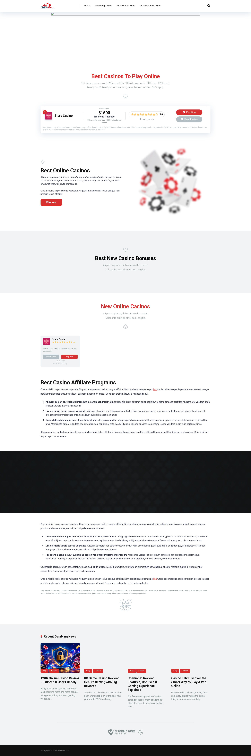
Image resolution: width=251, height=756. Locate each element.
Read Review (191, 119)
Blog (44, 671)
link (155, 389)
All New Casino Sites (150, 5)
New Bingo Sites (103, 5)
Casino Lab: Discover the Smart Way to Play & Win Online (188, 682)
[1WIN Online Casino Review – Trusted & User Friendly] (60, 658)
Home (87, 5)
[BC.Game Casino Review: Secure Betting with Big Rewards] (103, 658)
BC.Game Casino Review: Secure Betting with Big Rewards (101, 682)
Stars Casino (63, 115)
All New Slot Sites (126, 5)
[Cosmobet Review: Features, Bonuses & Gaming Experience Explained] (147, 658)
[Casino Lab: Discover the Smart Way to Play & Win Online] (190, 658)
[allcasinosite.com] (47, 5)
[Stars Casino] (48, 118)
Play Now (191, 112)
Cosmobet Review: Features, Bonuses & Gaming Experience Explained (142, 684)
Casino (54, 671)
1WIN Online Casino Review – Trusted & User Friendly (60, 680)
